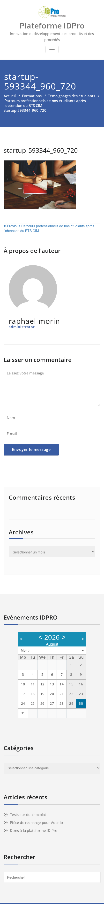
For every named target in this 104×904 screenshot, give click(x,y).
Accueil (10, 95)
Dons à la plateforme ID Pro (33, 830)
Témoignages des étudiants (71, 95)
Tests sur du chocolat (28, 814)
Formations (32, 95)
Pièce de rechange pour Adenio (36, 822)
